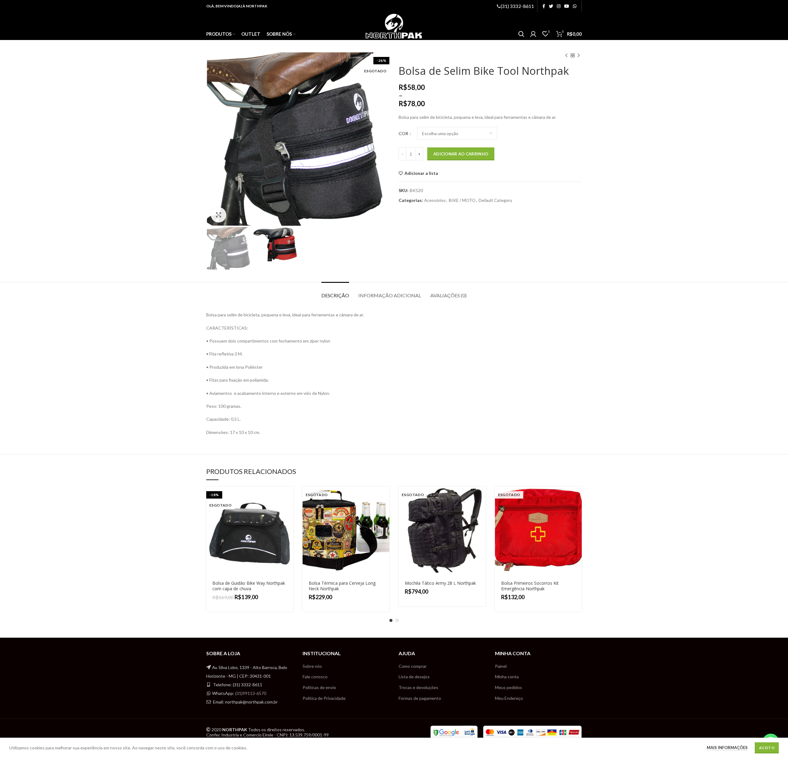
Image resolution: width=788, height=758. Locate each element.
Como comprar (413, 666)
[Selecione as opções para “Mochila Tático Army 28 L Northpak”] (481, 496)
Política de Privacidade (324, 698)
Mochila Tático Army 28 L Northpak (440, 583)
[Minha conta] (533, 34)
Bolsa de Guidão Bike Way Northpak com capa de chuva (248, 586)
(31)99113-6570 (250, 693)
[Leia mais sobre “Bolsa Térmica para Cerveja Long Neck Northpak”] (384, 496)
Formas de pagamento (420, 698)
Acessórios (435, 200)
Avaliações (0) (448, 295)
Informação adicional (389, 295)
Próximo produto (579, 55)
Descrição (335, 295)
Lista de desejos (414, 676)
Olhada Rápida (288, 510)
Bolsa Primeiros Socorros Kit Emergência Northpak (530, 586)
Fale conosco (315, 676)
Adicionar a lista (421, 173)
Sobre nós (312, 666)
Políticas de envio (319, 687)
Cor (404, 133)
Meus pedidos (508, 687)
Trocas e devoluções (418, 687)
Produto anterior (566, 55)
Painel (501, 666)
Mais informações (727, 747)
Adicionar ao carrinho (460, 153)
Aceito (766, 747)
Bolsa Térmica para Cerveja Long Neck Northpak (342, 586)
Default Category (495, 200)
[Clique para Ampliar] (218, 215)
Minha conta (507, 676)
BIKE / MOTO (462, 200)
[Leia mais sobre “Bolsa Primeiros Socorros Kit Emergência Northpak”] (577, 496)
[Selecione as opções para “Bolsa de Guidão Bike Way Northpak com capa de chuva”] (288, 496)
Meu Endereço (509, 698)
